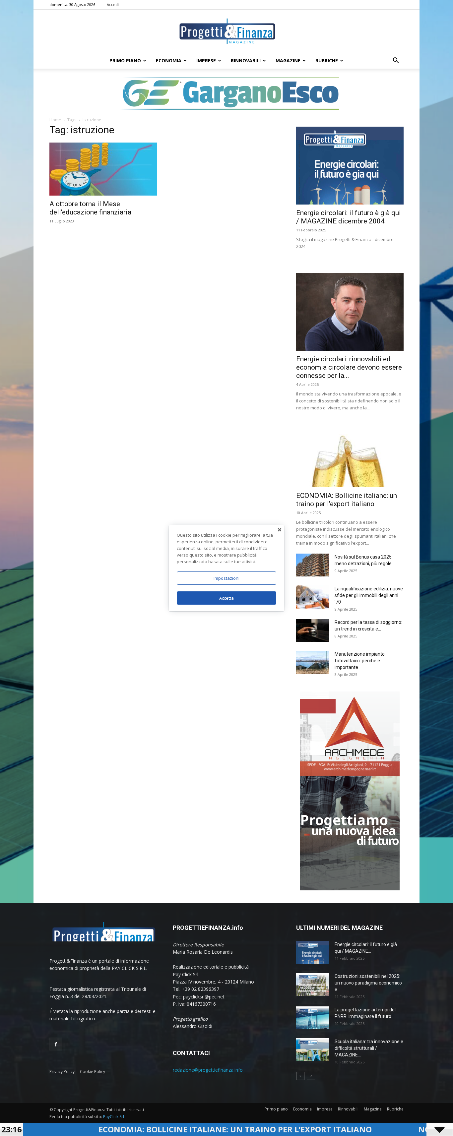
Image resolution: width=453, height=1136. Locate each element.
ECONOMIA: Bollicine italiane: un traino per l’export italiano (179, 1129)
